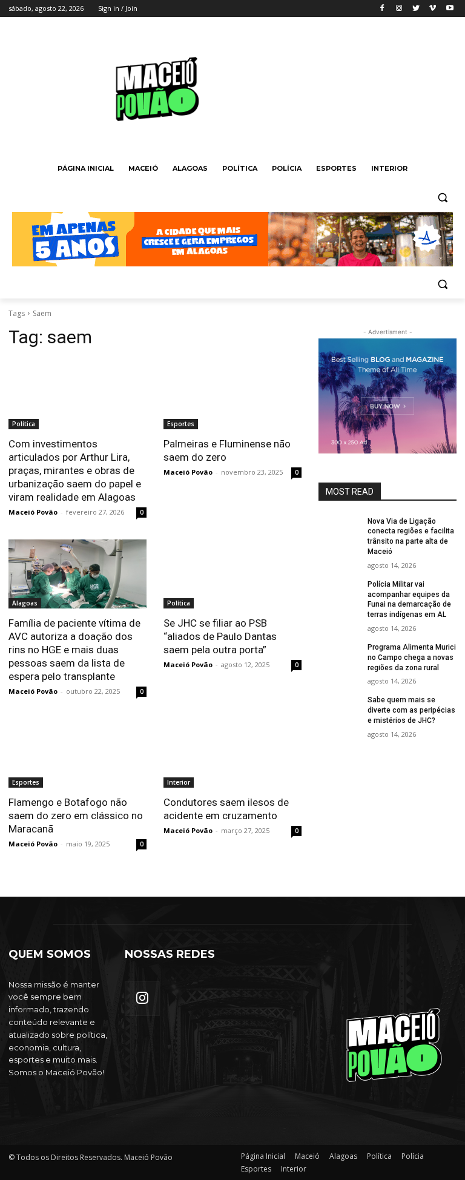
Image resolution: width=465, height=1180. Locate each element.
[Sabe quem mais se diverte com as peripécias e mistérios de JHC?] (339, 709)
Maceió (307, 1156)
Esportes (180, 424)
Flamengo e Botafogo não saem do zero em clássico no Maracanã (75, 815)
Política (23, 424)
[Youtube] (450, 9)
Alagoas (25, 603)
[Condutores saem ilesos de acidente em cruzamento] (232, 753)
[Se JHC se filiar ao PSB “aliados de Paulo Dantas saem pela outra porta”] (232, 573)
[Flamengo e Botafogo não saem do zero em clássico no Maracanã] (77, 753)
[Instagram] (399, 9)
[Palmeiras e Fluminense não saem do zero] (232, 394)
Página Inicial (263, 1156)
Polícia (412, 1156)
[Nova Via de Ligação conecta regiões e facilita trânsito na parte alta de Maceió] (339, 531)
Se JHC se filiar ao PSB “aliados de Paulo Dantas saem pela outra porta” (220, 636)
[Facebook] (382, 9)
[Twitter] (416, 9)
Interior (178, 782)
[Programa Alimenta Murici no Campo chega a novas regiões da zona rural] (339, 656)
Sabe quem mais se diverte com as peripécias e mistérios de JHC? (411, 710)
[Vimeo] (433, 9)
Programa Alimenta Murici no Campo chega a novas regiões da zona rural (412, 657)
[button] (442, 197)
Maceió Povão (33, 511)
